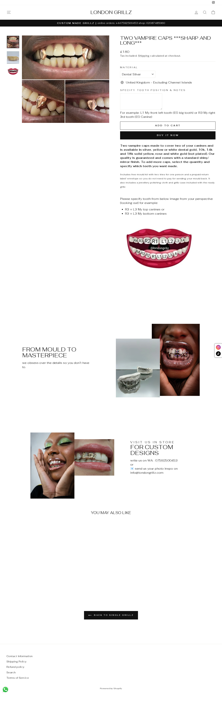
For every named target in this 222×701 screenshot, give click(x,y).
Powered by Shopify (111, 688)
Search (11, 672)
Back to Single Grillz (113, 615)
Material (129, 67)
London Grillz (111, 12)
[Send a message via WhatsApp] (5, 689)
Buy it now (168, 135)
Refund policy (16, 666)
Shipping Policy (17, 661)
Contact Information (20, 656)
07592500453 (166, 460)
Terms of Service (18, 677)
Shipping (144, 55)
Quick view (31, 568)
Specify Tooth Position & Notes (153, 90)
